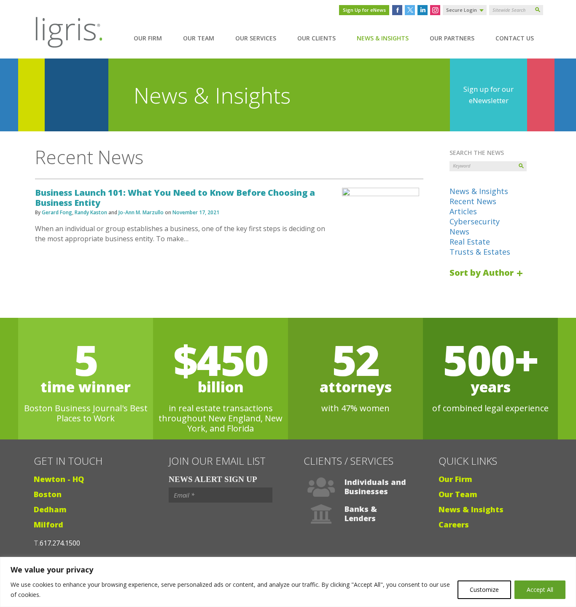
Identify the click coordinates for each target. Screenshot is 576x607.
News (459, 231)
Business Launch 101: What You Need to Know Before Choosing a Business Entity (175, 197)
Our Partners (452, 38)
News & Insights (383, 38)
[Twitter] (410, 10)
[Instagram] (435, 10)
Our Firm (148, 38)
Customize (484, 590)
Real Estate (469, 242)
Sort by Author (482, 272)
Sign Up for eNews (364, 10)
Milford (48, 524)
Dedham (50, 509)
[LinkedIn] (422, 10)
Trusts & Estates (479, 252)
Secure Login (461, 10)
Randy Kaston (91, 212)
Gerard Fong (57, 212)
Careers (454, 524)
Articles (463, 211)
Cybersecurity (474, 221)
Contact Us (514, 38)
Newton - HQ (59, 479)
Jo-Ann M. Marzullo (141, 212)
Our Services (255, 38)
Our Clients (316, 38)
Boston (48, 494)
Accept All (540, 590)
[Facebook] (397, 10)
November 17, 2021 (195, 212)
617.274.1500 (60, 543)
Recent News (472, 201)
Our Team (198, 38)
